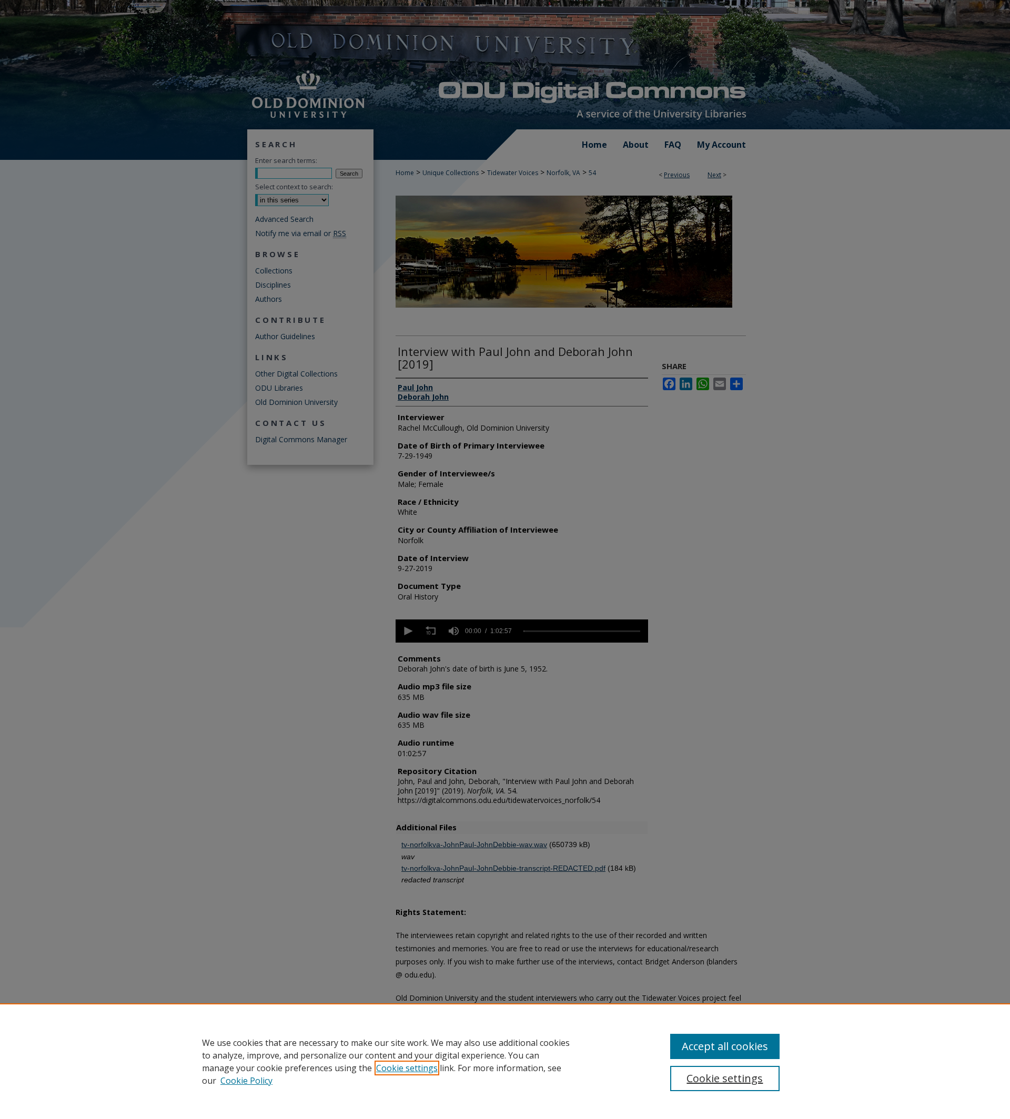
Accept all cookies (725, 1046)
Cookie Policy (246, 1080)
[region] (505, 1061)
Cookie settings (407, 1068)
